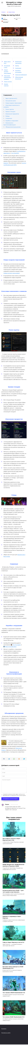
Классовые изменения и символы (7, 77)
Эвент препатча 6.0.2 (11, 98)
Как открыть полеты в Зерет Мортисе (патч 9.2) (11, 839)
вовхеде (6, 163)
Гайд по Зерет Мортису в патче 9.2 (13, 942)
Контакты (3, 1028)
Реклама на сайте (5, 1032)
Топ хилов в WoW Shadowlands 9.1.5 (13, 1017)
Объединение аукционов (13, 127)
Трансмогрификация (21, 74)
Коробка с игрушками (12, 120)
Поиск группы (8, 81)
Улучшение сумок (11, 100)
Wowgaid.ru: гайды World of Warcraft (14, 3)
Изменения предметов (12, 114)
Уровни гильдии (10, 111)
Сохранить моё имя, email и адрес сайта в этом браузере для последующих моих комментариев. (14, 795)
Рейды (17, 65)
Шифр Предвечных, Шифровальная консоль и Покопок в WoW (13, 865)
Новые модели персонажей (7, 71)
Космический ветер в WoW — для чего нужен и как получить (13, 891)
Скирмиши (18, 68)
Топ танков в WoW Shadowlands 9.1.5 (14, 992)
